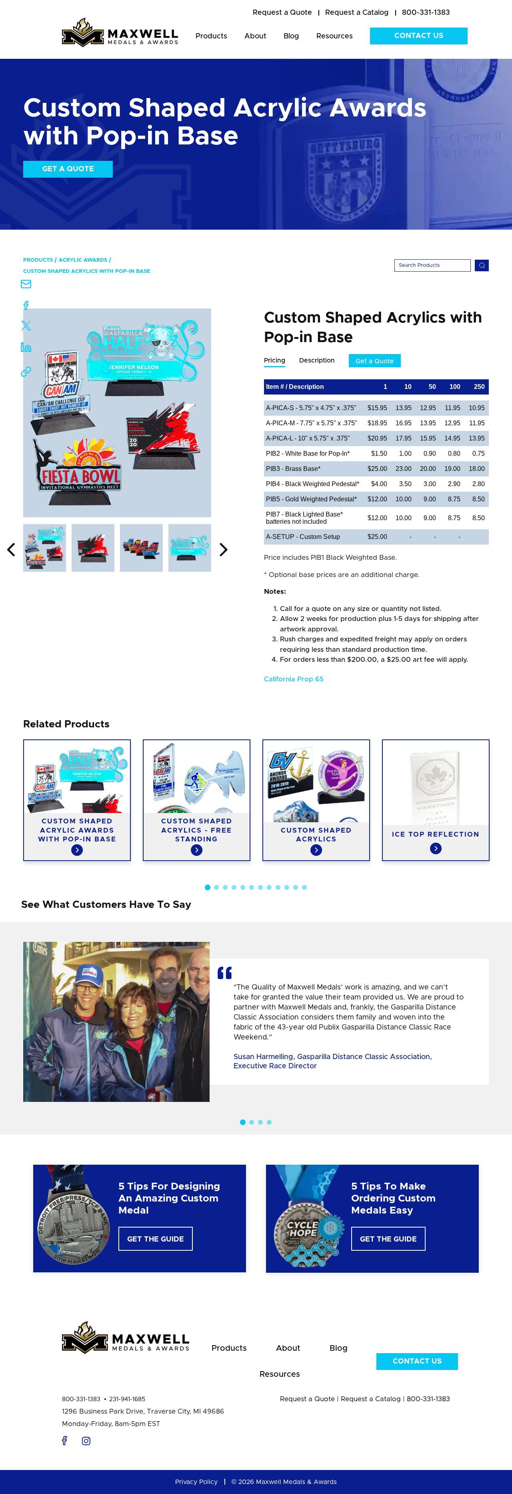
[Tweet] (26, 327)
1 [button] (207, 887)
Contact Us (418, 36)
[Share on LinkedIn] (26, 350)
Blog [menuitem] (291, 36)
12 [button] (304, 887)
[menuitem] (282, 13)
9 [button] (278, 887)
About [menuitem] (255, 36)
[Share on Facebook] (26, 307)
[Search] (482, 265)
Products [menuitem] (211, 36)
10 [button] (286, 887)
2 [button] (216, 887)
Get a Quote (68, 169)
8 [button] (269, 887)
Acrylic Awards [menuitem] (83, 260)
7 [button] (260, 887)
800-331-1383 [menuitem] (426, 12)
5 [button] (242, 887)
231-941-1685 (127, 1399)
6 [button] (251, 887)
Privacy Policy (196, 1482)
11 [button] (295, 887)
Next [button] (224, 550)
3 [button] (225, 887)
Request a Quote (307, 1399)
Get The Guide (155, 1239)
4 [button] (234, 887)
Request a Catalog (371, 1399)
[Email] (26, 287)
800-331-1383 (81, 1399)
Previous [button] (11, 550)
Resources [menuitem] (334, 36)
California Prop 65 (294, 679)
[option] (117, 412)
